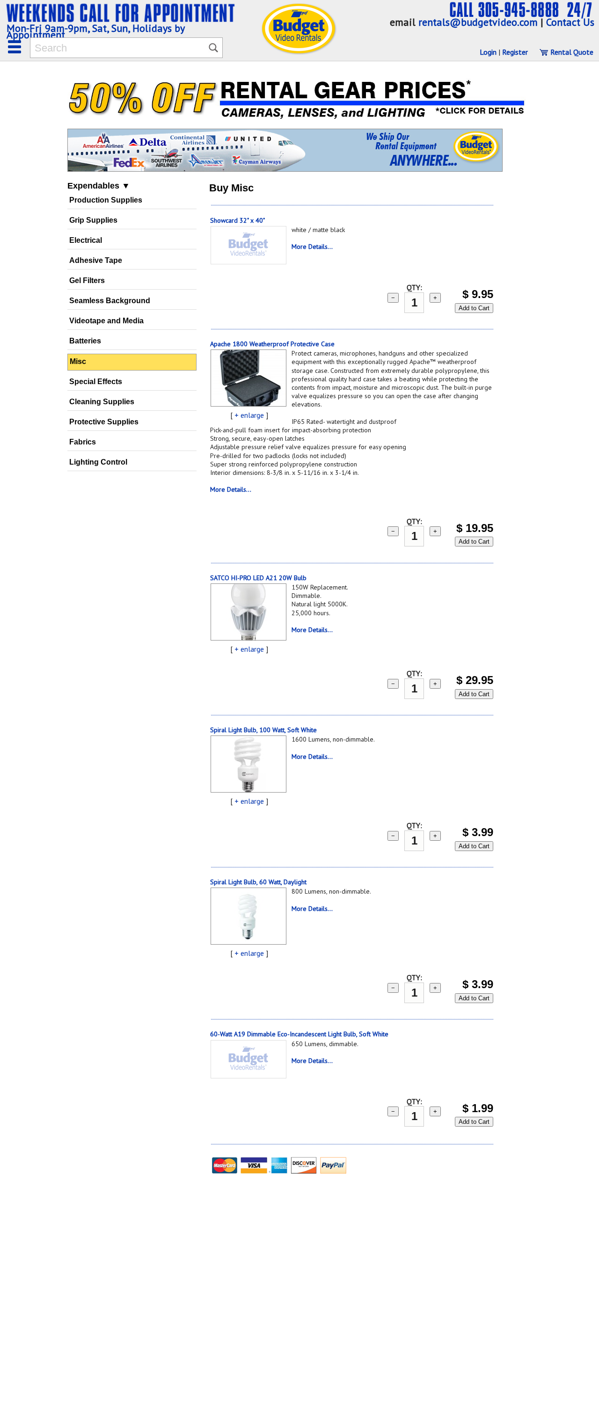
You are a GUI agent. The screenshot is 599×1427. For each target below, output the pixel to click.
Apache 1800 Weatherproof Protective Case (272, 344)
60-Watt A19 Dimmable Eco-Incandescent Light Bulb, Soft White (299, 1034)
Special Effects (95, 382)
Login (488, 52)
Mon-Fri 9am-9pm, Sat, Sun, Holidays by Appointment (95, 31)
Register (515, 52)
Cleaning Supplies (101, 402)
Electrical (85, 240)
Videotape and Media (106, 321)
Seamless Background (109, 301)
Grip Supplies (93, 220)
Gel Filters (87, 280)
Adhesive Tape (95, 260)
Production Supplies (105, 200)
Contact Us (570, 22)
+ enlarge (249, 415)
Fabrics (82, 442)
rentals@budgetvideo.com (478, 22)
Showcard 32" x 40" (237, 220)
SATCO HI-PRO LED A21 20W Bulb (258, 578)
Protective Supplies (104, 422)
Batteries (85, 341)
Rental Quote (570, 52)
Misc (78, 361)
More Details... (312, 246)
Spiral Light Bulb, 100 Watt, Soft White (263, 730)
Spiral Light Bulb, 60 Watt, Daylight (258, 882)
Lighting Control (98, 462)
